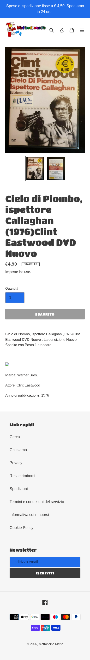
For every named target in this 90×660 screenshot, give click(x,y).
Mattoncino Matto (51, 644)
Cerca (15, 437)
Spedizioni (19, 489)
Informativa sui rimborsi (29, 515)
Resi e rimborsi (22, 476)
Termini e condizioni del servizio (37, 502)
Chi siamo (18, 450)
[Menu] (82, 30)
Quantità (11, 288)
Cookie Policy (21, 528)
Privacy (16, 463)
